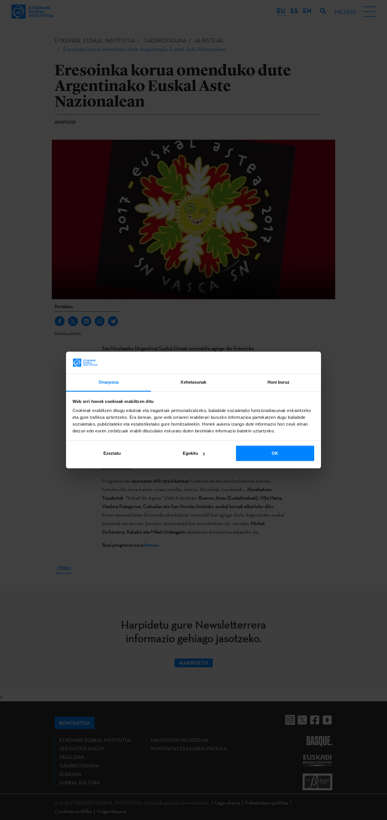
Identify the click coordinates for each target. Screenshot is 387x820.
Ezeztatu (112, 453)
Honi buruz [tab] (278, 382)
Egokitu (190, 453)
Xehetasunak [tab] (193, 382)
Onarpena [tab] (108, 382)
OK (275, 453)
